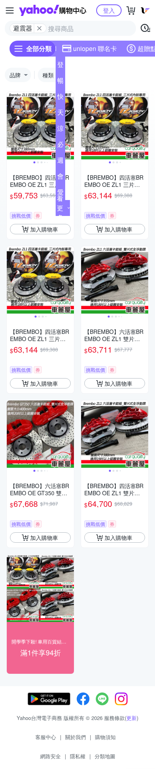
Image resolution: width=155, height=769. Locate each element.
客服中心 (45, 737)
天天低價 (60, 114)
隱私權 (77, 756)
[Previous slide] (12, 126)
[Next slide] (69, 126)
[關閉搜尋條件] (39, 28)
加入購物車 (44, 229)
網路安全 (50, 756)
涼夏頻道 (60, 130)
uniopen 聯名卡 (95, 48)
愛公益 (60, 193)
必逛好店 (60, 145)
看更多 (60, 208)
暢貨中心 (60, 82)
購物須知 (105, 737)
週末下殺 (60, 161)
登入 (109, 10)
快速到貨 (60, 98)
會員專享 (60, 177)
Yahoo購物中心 (52, 10)
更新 (131, 718)
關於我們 (75, 737)
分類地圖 (105, 756)
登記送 (60, 66)
